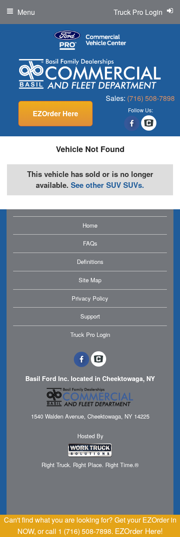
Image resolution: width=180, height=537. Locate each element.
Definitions (90, 261)
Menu (26, 12)
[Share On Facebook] (131, 123)
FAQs (90, 243)
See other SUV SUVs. (107, 185)
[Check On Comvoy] (148, 123)
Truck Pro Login (90, 334)
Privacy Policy (90, 298)
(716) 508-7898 (151, 98)
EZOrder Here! (139, 531)
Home (90, 225)
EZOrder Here (55, 113)
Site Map (90, 280)
